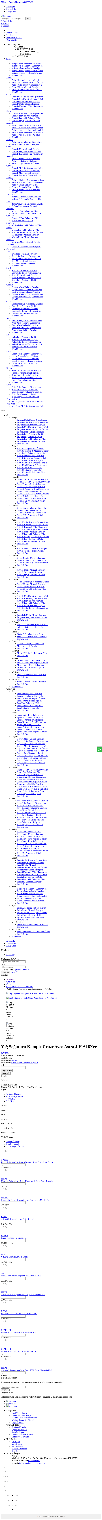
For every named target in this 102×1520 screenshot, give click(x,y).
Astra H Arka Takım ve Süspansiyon (27, 125)
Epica (8, 385)
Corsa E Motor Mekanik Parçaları (26, 170)
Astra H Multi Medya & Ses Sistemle (27, 132)
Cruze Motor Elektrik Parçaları (30, 784)
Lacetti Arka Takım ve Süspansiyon (27, 354)
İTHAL (4, 1179)
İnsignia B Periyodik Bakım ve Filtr (27, 199)
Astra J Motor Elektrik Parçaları (30, 460)
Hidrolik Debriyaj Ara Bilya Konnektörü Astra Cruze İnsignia (27, 1181)
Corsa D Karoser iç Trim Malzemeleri (27, 106)
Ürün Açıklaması (13, 1094)
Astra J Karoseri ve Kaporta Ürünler (27, 89)
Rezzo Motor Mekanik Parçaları (25, 373)
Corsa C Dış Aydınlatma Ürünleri (26, 120)
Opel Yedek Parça (19, 1413)
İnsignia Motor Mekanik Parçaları (26, 68)
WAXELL (5, 1053)
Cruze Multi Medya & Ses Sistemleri (32, 789)
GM (3, 1273)
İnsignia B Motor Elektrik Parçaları (26, 197)
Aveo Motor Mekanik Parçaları (25, 325)
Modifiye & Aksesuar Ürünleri (24, 1418)
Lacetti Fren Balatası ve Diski (29, 877)
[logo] (6, 16)
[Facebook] (11, 1401)
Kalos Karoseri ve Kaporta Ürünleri (27, 344)
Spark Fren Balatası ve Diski (24, 280)
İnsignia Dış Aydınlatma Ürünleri (31, 441)
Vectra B (10, 244)
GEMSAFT (6, 1330)
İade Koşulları (12, 1101)
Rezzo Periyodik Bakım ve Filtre (30, 901)
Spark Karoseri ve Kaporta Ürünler (31, 732)
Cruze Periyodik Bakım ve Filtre (30, 791)
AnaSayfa (10, 7)
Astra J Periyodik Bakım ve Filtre (31, 472)
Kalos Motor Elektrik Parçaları (24, 347)
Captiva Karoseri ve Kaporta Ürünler (27, 297)
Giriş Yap (5, 972)
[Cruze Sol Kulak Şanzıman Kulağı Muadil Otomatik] (5, 1290)
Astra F (9, 139)
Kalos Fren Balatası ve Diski (24, 337)
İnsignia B (10, 194)
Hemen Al (6, 1073)
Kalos (8, 335)
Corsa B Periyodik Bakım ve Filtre (26, 151)
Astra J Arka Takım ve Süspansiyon (27, 85)
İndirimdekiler (12, 33)
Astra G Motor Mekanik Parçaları (26, 158)
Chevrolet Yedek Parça (21, 1415)
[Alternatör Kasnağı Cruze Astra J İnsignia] (5, 1214)
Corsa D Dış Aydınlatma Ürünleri (31, 501)
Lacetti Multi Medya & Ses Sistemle (32, 874)
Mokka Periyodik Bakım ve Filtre (26, 230)
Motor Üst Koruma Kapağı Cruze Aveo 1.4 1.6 (21, 1276)
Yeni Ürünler (11, 40)
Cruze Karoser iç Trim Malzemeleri (32, 786)
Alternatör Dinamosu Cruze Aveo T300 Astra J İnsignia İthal (26, 1370)
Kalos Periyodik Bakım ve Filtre (30, 846)
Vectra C (10, 208)
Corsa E (9, 166)
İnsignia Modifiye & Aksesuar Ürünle (27, 70)
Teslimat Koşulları (19, 1427)
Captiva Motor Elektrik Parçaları (25, 287)
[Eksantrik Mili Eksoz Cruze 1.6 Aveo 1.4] (5, 1328)
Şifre (3, 964)
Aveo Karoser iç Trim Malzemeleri (31, 813)
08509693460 (34, 1460)
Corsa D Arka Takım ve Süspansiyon (27, 97)
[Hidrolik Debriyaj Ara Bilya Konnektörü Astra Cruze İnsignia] (5, 1176)
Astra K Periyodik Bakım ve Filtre (26, 187)
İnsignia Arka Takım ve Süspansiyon (27, 66)
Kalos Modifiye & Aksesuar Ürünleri (32, 851)
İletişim (9, 35)
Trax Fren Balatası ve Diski (23, 263)
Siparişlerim (11, 9)
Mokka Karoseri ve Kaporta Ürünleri (27, 232)
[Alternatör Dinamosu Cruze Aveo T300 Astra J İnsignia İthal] (5, 1365)
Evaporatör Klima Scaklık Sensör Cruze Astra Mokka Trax (25, 1200)
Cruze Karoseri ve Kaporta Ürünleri (32, 782)
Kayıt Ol (14, 972)
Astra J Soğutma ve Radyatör (29, 470)
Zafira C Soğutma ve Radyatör (24, 206)
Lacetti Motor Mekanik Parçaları (25, 358)
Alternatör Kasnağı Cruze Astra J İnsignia (18, 1219)
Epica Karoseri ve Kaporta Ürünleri (27, 392)
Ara (28, 19)
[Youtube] (11, 1404)
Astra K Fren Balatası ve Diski (24, 185)
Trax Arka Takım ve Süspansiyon (26, 256)
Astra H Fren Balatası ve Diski (30, 539)
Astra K (9, 178)
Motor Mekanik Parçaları (22, 220)
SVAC (4, 1216)
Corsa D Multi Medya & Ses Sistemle (33, 494)
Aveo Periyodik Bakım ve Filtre (30, 820)
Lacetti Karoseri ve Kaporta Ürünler (27, 361)
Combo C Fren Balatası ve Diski (25, 218)
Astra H (9, 123)
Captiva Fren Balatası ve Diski (30, 753)
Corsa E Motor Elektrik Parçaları (25, 173)
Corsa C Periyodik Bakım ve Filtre (26, 118)
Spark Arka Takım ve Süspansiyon (26, 273)
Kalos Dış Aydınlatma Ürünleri (30, 853)
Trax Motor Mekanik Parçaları (24, 254)
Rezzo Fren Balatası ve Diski (24, 380)
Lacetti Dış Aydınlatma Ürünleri (25, 356)
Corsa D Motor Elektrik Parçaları (25, 104)
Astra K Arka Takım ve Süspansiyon (32, 608)
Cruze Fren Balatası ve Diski (24, 306)
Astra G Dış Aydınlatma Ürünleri (25, 163)
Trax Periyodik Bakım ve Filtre (30, 705)
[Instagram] (11, 1406)
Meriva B (10, 223)
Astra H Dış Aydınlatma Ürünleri (31, 541)
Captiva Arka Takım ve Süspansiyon (27, 289)
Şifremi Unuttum (22, 970)
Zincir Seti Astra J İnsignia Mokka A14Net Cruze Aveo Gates (27, 1162)
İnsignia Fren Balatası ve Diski (30, 434)
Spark (8, 268)
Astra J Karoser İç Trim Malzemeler (32, 463)
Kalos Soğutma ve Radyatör (29, 848)
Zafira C (9, 201)
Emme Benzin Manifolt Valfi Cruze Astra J (19, 1313)
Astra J (9, 78)
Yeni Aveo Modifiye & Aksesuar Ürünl (28, 406)
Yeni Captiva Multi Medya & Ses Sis (27, 401)
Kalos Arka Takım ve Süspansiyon (26, 342)
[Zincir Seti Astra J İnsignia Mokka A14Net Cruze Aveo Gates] (5, 1157)
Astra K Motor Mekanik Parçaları (26, 189)
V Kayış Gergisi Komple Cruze (14, 1257)
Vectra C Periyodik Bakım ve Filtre (26, 213)
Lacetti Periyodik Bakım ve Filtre (31, 879)
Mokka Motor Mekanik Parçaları (25, 235)
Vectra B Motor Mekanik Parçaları (26, 247)
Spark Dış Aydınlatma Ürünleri (30, 729)
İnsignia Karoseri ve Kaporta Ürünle (27, 73)
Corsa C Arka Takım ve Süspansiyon (27, 113)
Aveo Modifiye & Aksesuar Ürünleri (27, 320)
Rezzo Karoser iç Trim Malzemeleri (27, 377)
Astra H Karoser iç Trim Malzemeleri (27, 130)
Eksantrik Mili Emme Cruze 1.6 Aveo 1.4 (18, 1351)
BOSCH (4, 1235)
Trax (8, 251)
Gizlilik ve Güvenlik (20, 1437)
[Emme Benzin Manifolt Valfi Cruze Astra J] (5, 1309)
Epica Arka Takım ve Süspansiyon (26, 387)
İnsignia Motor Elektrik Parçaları (30, 432)
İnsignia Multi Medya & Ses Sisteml (27, 63)
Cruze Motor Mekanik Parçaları (25, 313)
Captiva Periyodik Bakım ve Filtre (31, 758)
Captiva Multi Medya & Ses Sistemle (32, 755)
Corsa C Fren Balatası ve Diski (25, 116)
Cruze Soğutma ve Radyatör (29, 793)
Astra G (9, 156)
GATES (4, 1160)
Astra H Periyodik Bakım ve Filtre (31, 534)
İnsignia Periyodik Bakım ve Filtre (31, 439)
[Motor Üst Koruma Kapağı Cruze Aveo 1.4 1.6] (5, 1271)
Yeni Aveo (10, 404)
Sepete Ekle (7, 1070)
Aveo (8, 318)
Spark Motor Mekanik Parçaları (25, 275)
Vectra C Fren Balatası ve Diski (25, 211)
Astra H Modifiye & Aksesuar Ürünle (33, 536)
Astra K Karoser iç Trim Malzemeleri (27, 182)
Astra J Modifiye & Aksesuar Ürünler (27, 82)
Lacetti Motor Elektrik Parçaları (25, 363)
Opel (8, 59)
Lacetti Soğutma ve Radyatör (29, 882)
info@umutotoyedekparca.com (32, 1463)
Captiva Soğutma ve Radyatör (29, 760)
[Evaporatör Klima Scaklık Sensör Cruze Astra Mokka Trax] (5, 1195)
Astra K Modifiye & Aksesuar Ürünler (28, 180)
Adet (3, 1065)
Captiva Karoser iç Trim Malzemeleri (32, 751)
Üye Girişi (10, 955)
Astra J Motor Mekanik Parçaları (25, 87)
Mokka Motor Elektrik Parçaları (25, 237)
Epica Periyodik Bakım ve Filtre (25, 397)
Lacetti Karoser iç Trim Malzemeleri (32, 872)
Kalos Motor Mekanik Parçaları (25, 339)
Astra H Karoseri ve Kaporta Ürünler (27, 128)
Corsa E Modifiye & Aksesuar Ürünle (27, 168)
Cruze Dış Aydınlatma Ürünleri (25, 308)
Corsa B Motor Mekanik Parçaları (26, 149)
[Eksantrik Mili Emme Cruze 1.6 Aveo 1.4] (5, 1346)
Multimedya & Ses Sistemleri (24, 1420)
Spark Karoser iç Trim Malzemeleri (26, 277)
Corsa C (9, 111)
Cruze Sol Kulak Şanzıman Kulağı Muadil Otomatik (23, 1294)
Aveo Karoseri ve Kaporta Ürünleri (26, 327)
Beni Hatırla (9, 970)
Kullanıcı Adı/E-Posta (10, 959)
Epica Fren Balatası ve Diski (24, 394)
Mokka (9, 228)
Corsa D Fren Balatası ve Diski (30, 491)
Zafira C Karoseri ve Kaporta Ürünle (27, 204)
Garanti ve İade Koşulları (22, 1434)
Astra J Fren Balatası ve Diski (29, 467)
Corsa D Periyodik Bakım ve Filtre (31, 498)
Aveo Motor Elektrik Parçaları (24, 330)
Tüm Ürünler (17, 75)
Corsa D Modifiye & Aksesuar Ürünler (28, 99)
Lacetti (9, 351)
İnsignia (9, 61)
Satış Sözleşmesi (19, 1432)
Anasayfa (10, 979)
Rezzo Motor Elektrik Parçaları (25, 375)
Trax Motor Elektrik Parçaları (24, 261)
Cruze (8, 301)
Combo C (10, 216)
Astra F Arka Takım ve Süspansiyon (27, 142)
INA (3, 1254)
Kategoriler (11, 11)
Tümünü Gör (22, 444)
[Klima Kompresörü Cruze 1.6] (5, 1233)
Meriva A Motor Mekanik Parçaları (26, 242)
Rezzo (9, 368)
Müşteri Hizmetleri (14, 37)
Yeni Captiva (11, 399)
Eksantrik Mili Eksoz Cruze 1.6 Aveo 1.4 (18, 1332)
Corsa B (9, 147)
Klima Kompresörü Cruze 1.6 (13, 1238)
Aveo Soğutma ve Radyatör (28, 822)
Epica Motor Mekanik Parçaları (25, 389)
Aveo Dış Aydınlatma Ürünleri (30, 824)
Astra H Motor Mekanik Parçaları (26, 135)
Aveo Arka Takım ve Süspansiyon (26, 323)
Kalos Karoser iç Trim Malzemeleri (31, 843)
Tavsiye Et (16, 1087)
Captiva (9, 285)
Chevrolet (10, 249)
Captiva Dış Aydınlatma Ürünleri (31, 763)
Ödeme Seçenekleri (14, 1096)
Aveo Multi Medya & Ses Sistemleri (32, 817)
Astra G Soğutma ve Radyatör (24, 161)
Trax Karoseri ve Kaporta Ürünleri (26, 258)
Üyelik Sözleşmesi (19, 1429)
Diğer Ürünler (18, 1422)
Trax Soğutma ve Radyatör (28, 708)
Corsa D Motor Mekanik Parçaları (26, 101)
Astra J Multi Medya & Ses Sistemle (32, 465)
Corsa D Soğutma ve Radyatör (30, 496)
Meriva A (10, 239)
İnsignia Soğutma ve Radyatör (29, 436)
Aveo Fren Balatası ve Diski (29, 815)
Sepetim (15, 1451)
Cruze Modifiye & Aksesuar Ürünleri (27, 304)
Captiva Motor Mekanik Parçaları (26, 292)
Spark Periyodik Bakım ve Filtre (30, 727)
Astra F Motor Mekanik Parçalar (25, 144)
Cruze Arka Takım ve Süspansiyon (26, 311)
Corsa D (9, 94)
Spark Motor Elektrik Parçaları (24, 270)
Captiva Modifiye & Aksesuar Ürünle (27, 294)
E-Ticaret (44, 1516)
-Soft (39, 1516)
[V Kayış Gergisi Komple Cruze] (5, 1252)
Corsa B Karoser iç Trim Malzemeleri (27, 154)
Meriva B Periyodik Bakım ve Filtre (27, 225)
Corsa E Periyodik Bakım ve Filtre (26, 175)
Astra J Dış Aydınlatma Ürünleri (25, 80)
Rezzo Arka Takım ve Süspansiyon (26, 370)
